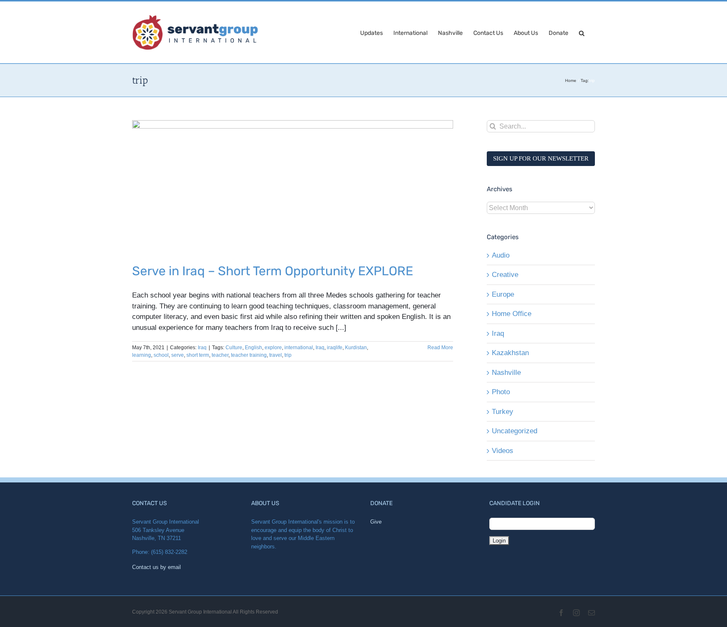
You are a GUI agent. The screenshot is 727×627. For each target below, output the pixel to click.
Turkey (502, 412)
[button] (581, 32)
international (298, 347)
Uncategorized (514, 431)
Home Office (511, 314)
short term (197, 355)
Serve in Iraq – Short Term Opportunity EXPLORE (272, 271)
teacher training (249, 355)
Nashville (506, 373)
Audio (500, 255)
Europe (503, 294)
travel (275, 355)
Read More (440, 347)
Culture (234, 347)
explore (273, 347)
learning (141, 355)
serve (177, 355)
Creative (505, 275)
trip (288, 355)
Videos (502, 451)
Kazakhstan (510, 353)
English (253, 347)
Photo (501, 392)
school (161, 355)
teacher (220, 355)
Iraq (202, 347)
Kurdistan (356, 347)
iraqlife (334, 347)
